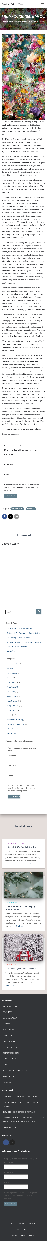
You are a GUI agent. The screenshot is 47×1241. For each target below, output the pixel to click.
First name (8, 455)
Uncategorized (11, 733)
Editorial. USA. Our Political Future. (19, 628)
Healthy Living (12, 696)
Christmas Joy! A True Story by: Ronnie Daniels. (23, 633)
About (22, 1223)
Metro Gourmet (12, 701)
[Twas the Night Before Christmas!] (23, 947)
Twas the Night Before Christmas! (18, 638)
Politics (9, 715)
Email (7, 475)
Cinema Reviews (12, 673)
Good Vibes (11, 692)
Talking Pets (11, 729)
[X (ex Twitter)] (12, 1142)
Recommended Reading (15, 720)
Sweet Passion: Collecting (15, 724)
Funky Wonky (11, 682)
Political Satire (12, 710)
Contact (32, 1223)
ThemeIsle (31, 1235)
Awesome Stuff (17, 508)
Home (13, 1223)
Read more (34, 864)
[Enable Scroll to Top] (42, 1236)
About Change (11, 651)
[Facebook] (6, 1142)
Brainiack (30, 508)
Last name (8, 465)
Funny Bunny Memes (14, 687)
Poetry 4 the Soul (13, 706)
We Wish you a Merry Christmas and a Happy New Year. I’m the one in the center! (23, 1120)
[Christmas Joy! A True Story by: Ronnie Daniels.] (23, 885)
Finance (9, 678)
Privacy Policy (23, 1229)
